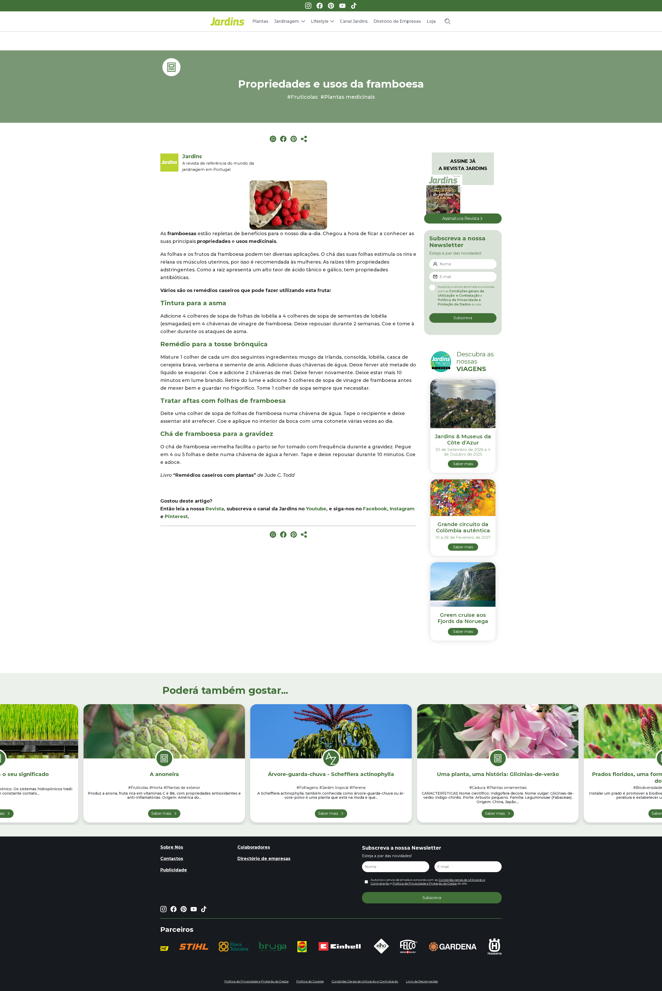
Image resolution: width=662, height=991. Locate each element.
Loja (431, 21)
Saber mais (161, 813)
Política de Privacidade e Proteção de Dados (425, 883)
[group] (175, 946)
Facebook (375, 509)
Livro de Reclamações (422, 981)
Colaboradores (253, 847)
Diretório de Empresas (397, 21)
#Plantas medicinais (347, 97)
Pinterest (176, 516)
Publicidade (173, 869)
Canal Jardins (354, 21)
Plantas (260, 21)
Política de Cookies (310, 981)
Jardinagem (286, 21)
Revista (215, 509)
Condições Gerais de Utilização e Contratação (365, 981)
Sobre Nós (171, 847)
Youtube (316, 509)
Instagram (402, 509)
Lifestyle (319, 21)
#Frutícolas (302, 97)
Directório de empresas (263, 858)
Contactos (171, 858)
